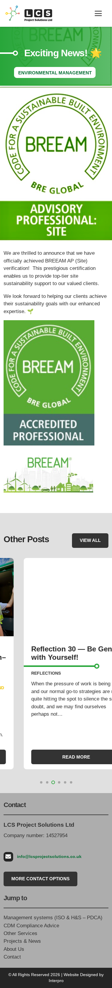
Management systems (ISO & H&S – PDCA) (53, 917)
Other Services (20, 933)
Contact (12, 957)
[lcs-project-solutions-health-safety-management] (29, 13)
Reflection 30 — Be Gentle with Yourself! (55, 653)
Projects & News (22, 941)
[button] (98, 13)
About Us (14, 949)
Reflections (26, 673)
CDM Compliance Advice (31, 925)
